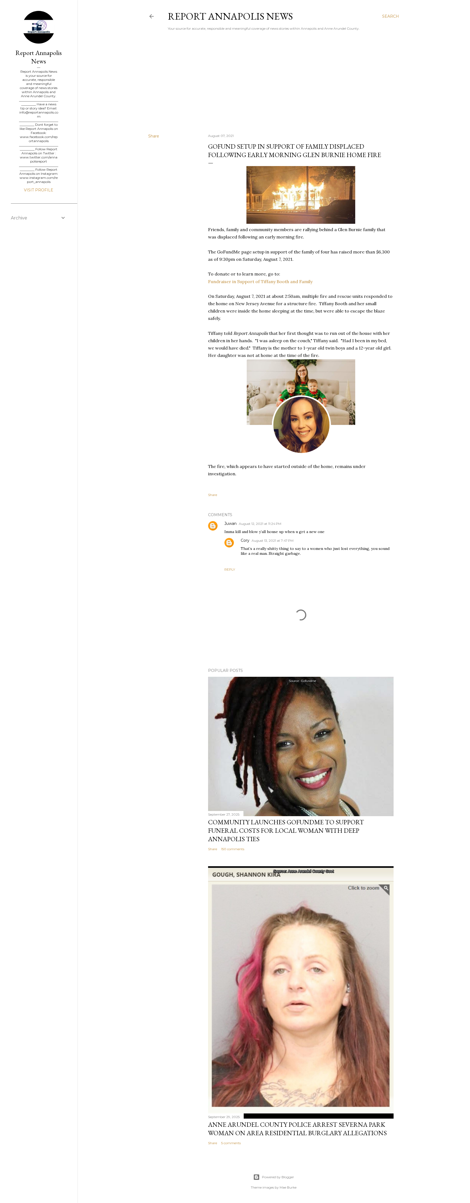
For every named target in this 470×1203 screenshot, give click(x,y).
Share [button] (153, 136)
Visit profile (38, 190)
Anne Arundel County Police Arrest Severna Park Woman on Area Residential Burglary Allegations (297, 1128)
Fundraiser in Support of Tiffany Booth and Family (260, 281)
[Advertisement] (273, 82)
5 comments (231, 1143)
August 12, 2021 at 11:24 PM (260, 524)
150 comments (232, 849)
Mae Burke (288, 1187)
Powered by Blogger (278, 1177)
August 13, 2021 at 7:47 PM (272, 540)
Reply (229, 569)
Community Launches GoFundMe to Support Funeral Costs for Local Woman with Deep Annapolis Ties (286, 830)
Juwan (230, 523)
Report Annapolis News (230, 16)
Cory (245, 540)
